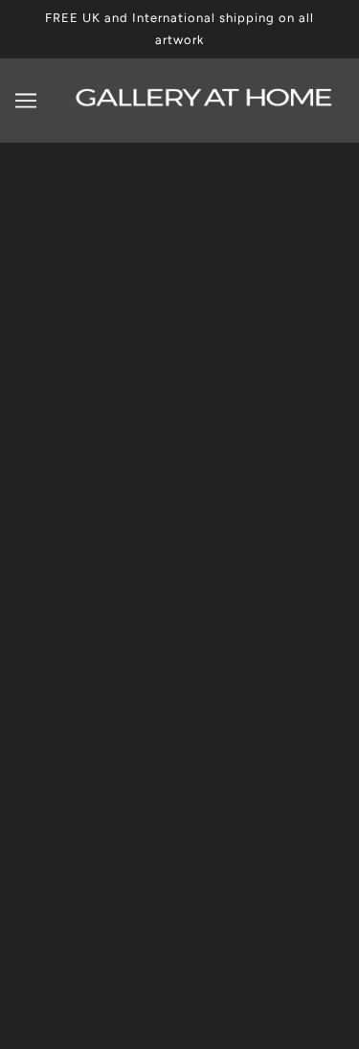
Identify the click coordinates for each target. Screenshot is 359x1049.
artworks (219, 393)
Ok (289, 854)
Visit (179, 549)
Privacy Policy (179, 665)
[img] (159, 1004)
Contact (180, 607)
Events (180, 577)
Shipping (180, 636)
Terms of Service (180, 694)
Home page (204, 371)
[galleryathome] (204, 102)
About (180, 519)
